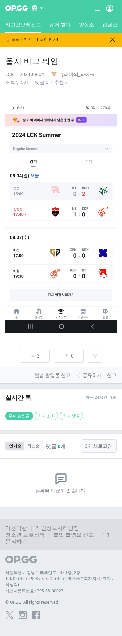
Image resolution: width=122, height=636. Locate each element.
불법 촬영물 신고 (73, 534)
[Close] (112, 40)
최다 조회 (46, 416)
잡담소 (110, 24)
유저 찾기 (60, 24)
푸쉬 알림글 (19, 416)
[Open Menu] (110, 8)
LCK (9, 74)
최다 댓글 (71, 416)
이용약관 (16, 528)
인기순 (15, 446)
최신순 (33, 446)
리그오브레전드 (23, 24)
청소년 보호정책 (25, 534)
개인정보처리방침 (57, 528)
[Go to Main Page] (16, 8)
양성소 (86, 24)
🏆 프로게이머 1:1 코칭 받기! (31, 39)
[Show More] (37, 8)
